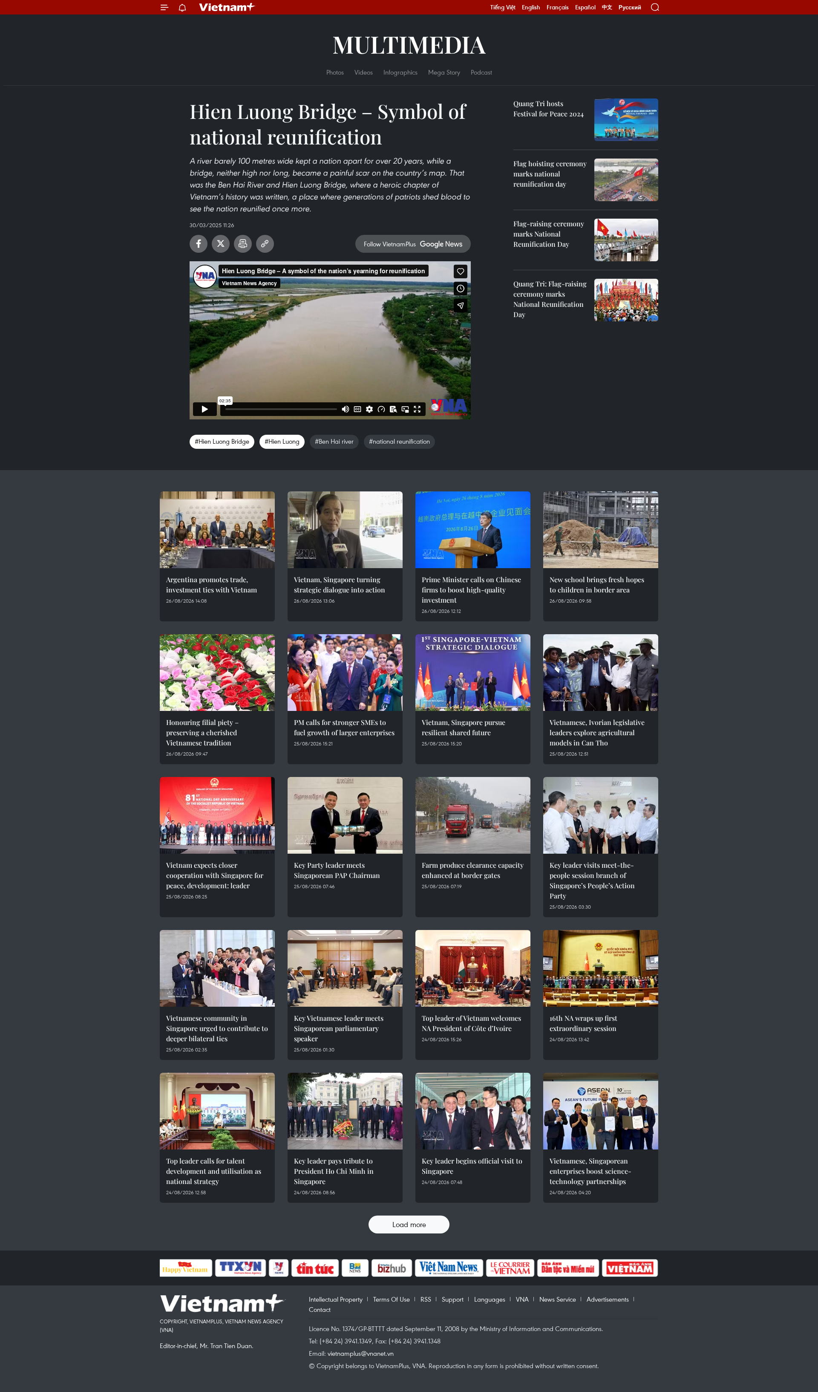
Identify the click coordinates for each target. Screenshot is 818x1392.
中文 (607, 7)
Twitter (221, 244)
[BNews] (355, 1268)
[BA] (630, 1268)
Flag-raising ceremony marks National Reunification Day (548, 233)
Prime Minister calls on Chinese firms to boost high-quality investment (471, 589)
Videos (363, 72)
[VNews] (278, 1268)
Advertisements (608, 1299)
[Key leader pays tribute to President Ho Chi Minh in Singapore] (345, 1111)
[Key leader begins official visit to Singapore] (472, 1111)
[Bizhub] (392, 1268)
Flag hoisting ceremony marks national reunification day (550, 173)
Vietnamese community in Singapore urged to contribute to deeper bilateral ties (217, 1028)
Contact (320, 1309)
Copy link (265, 244)
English (531, 7)
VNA (522, 1299)
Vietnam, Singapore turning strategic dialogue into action (339, 584)
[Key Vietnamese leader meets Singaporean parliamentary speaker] (345, 968)
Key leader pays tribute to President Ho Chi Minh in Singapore (334, 1171)
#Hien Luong (282, 441)
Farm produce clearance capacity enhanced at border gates (473, 870)
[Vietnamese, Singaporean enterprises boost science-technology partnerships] (600, 1111)
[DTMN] (568, 1268)
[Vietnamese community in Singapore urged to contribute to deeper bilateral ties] (217, 968)
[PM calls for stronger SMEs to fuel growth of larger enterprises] (345, 672)
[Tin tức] (315, 1268)
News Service (557, 1299)
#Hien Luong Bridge (222, 441)
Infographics (400, 72)
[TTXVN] (240, 1268)
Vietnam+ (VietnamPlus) (227, 7)
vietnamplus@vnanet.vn (361, 1353)
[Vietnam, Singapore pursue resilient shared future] (472, 672)
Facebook (198, 244)
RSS (426, 1299)
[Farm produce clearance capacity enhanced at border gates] (472, 815)
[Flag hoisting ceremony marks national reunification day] (626, 180)
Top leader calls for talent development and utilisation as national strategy (213, 1171)
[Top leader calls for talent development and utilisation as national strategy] (217, 1111)
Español (585, 7)
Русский (630, 7)
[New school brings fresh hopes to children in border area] (600, 529)
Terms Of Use (391, 1299)
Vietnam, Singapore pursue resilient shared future (463, 727)
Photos (335, 72)
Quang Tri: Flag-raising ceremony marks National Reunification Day (550, 299)
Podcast (481, 72)
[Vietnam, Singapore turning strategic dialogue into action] (345, 529)
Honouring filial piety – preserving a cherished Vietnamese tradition (202, 732)
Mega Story (444, 72)
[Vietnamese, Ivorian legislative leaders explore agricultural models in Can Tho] (600, 672)
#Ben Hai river (334, 441)
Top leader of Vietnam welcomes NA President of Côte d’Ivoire (471, 1023)
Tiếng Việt (503, 7)
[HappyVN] (185, 1268)
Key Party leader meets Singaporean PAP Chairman (337, 870)
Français (558, 7)
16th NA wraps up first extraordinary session (583, 1023)
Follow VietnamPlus (390, 244)
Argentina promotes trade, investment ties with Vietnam (211, 584)
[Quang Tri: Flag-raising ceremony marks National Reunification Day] (626, 300)
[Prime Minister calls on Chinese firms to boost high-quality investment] (472, 529)
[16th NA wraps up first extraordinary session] (600, 968)
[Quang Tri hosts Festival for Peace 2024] (626, 119)
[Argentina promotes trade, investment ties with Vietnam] (217, 529)
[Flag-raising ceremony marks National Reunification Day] (626, 240)
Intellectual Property (336, 1299)
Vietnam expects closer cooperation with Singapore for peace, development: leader (214, 875)
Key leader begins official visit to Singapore (472, 1165)
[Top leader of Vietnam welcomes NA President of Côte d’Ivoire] (472, 968)
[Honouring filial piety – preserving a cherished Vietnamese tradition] (217, 672)
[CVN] (510, 1268)
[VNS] (449, 1268)
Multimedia (409, 44)
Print (243, 244)
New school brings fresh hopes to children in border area (597, 584)
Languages (489, 1299)
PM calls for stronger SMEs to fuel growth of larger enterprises (344, 727)
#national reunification (399, 441)
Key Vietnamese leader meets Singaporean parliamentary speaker (338, 1028)
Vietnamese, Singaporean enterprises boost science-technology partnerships (590, 1171)
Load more (409, 1224)
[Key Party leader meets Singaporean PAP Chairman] (345, 815)
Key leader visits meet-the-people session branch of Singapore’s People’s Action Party (592, 880)
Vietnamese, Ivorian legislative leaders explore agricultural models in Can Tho (597, 732)
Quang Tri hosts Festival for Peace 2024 (548, 108)
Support (453, 1299)
